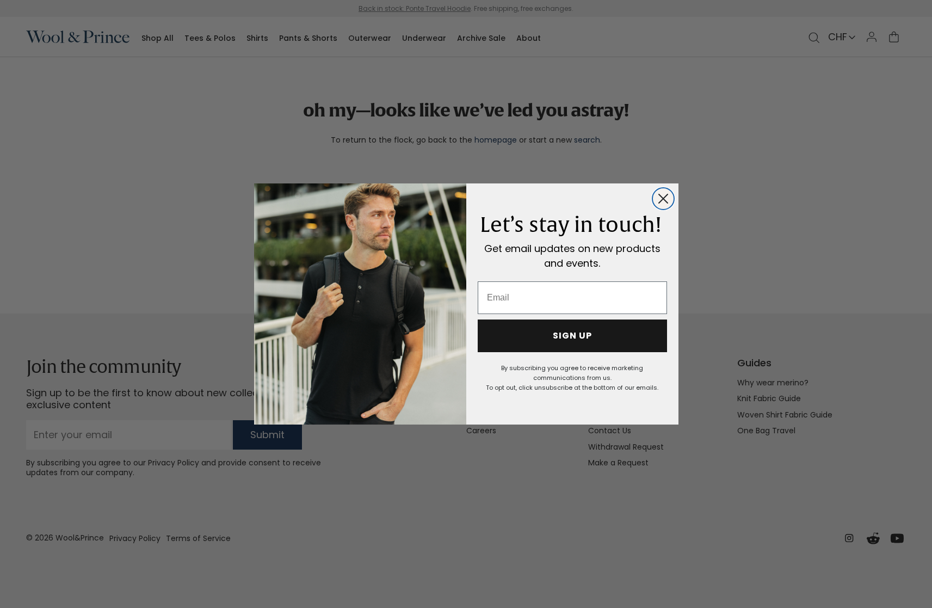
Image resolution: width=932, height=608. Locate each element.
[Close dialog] (663, 199)
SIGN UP (572, 335)
